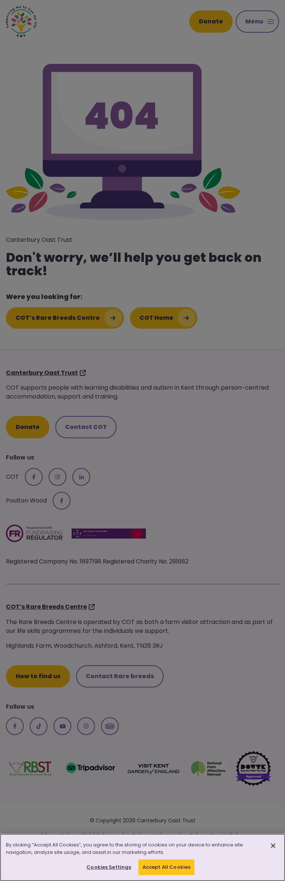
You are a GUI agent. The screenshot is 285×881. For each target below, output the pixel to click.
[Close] (273, 846)
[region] (142, 857)
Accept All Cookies (166, 867)
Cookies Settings (108, 867)
